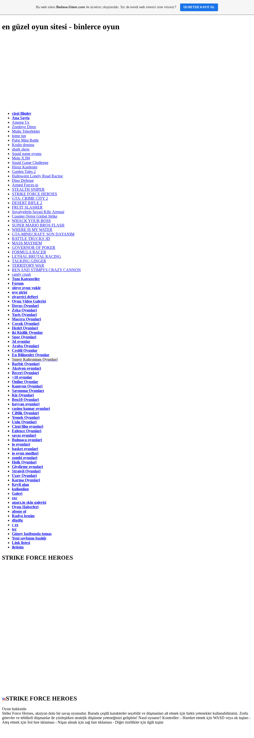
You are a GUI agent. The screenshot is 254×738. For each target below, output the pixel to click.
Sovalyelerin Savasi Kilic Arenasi (38, 212)
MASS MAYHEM (27, 243)
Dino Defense (23, 180)
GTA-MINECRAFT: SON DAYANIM (43, 234)
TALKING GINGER (29, 261)
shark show (21, 149)
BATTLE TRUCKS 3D (31, 238)
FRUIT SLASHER (27, 207)
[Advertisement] (127, 71)
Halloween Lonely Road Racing (37, 176)
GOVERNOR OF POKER (33, 247)
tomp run (19, 136)
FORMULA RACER (29, 252)
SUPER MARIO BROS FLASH (38, 225)
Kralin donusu (23, 145)
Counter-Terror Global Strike (34, 216)
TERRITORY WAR (28, 265)
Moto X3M (21, 158)
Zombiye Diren (24, 127)
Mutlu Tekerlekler (26, 131)
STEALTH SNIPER (28, 189)
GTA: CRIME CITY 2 (30, 198)
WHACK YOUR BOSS (31, 221)
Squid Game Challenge (30, 162)
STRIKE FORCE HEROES (34, 194)
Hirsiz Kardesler (24, 167)
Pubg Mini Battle (25, 140)
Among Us (20, 122)
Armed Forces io (25, 185)
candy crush (21, 274)
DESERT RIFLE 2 (27, 203)
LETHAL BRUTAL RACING (36, 256)
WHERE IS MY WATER (32, 230)
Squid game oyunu (26, 154)
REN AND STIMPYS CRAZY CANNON (46, 270)
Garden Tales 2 (24, 171)
